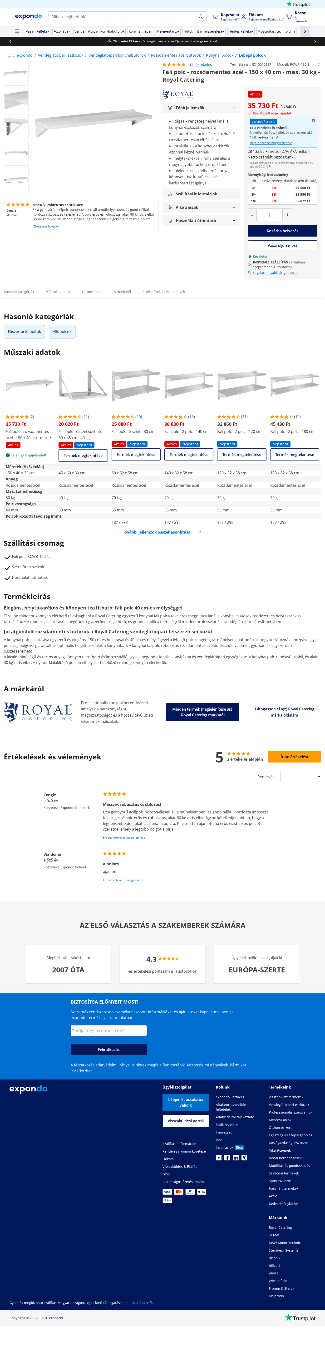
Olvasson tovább (46, 226)
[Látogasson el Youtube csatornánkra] (219, 1159)
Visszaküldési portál (186, 1121)
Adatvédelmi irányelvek (207, 1065)
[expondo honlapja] (9, 55)
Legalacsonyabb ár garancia (275, 272)
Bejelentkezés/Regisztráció (271, 143)
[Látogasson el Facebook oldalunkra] (227, 1159)
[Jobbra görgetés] (315, 41)
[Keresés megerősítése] (201, 16)
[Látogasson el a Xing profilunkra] (244, 1159)
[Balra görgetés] (10, 41)
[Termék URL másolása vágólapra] (317, 64)
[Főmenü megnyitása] (17, 31)
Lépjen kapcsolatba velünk (185, 1102)
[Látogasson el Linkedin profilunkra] (236, 1159)
